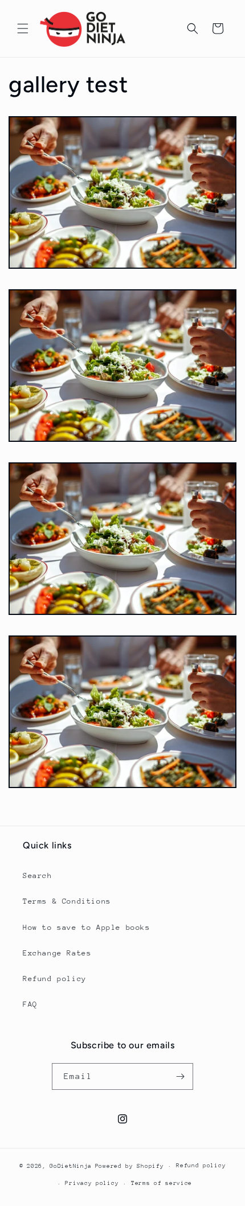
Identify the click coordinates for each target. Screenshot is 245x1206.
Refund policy (55, 978)
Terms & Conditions (67, 901)
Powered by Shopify (129, 1166)
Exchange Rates (57, 953)
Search (37, 875)
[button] (22, 28)
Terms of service (161, 1183)
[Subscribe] (180, 1076)
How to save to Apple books (86, 927)
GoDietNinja (71, 1166)
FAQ (30, 1004)
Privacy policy (92, 1183)
